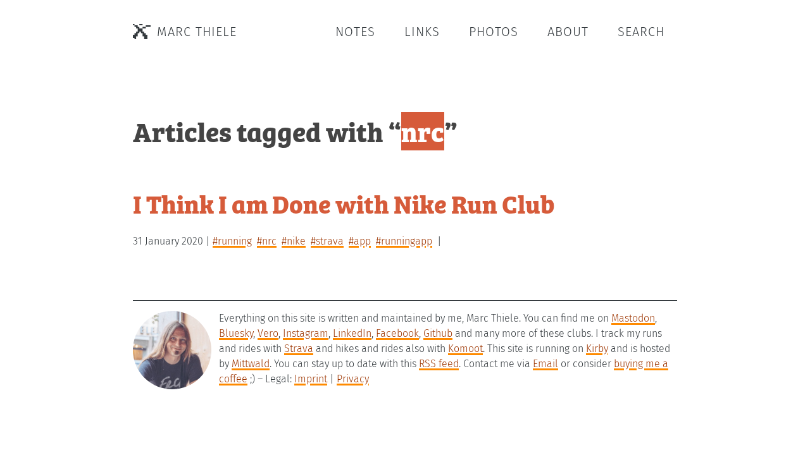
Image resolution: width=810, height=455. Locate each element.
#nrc (267, 241)
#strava (327, 241)
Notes (355, 31)
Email (545, 364)
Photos (493, 31)
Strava (298, 349)
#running (232, 241)
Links (422, 31)
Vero (268, 333)
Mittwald (251, 364)
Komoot (465, 349)
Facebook (397, 333)
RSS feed (439, 364)
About (568, 31)
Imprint (310, 379)
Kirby (597, 349)
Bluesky (236, 333)
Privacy (353, 379)
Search (641, 31)
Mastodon (633, 318)
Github (437, 333)
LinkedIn (352, 333)
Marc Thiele (197, 31)
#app (360, 241)
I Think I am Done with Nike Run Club (344, 203)
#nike (294, 241)
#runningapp (404, 241)
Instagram (305, 333)
